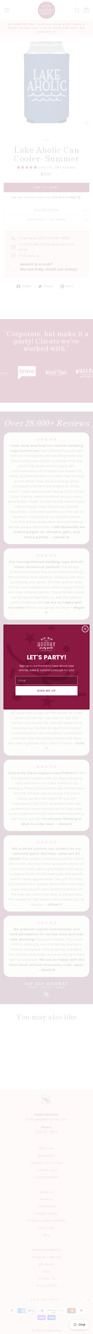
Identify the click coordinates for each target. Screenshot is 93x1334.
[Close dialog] (85, 629)
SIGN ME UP (46, 691)
